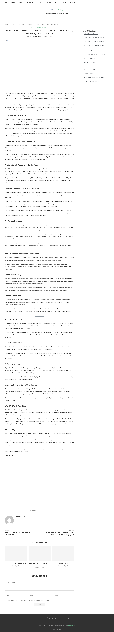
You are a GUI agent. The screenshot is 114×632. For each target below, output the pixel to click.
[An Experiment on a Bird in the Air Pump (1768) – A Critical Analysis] (40, 553)
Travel (20, 2)
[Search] (108, 2)
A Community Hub (89, 73)
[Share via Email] (49, 510)
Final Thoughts (88, 85)
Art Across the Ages (90, 51)
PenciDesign (71, 625)
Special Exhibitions (89, 62)
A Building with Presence (91, 34)
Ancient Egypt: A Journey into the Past (95, 41)
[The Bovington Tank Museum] (16, 553)
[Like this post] (42, 510)
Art (13, 24)
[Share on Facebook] (44, 510)
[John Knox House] (63, 553)
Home (6, 2)
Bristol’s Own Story (89, 58)
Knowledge (48, 2)
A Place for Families (89, 66)
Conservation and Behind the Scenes (94, 77)
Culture (38, 2)
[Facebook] (55, 16)
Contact (73, 2)
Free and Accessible (89, 70)
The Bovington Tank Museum (16, 563)
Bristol (13, 503)
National (20, 503)
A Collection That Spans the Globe (94, 37)
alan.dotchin (37, 36)
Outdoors (29, 2)
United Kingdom (30, 503)
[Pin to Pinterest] (47, 510)
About (57, 2)
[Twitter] (58, 16)
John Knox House (63, 563)
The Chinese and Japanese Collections (95, 54)
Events (13, 2)
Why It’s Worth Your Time (91, 81)
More (64, 2)
